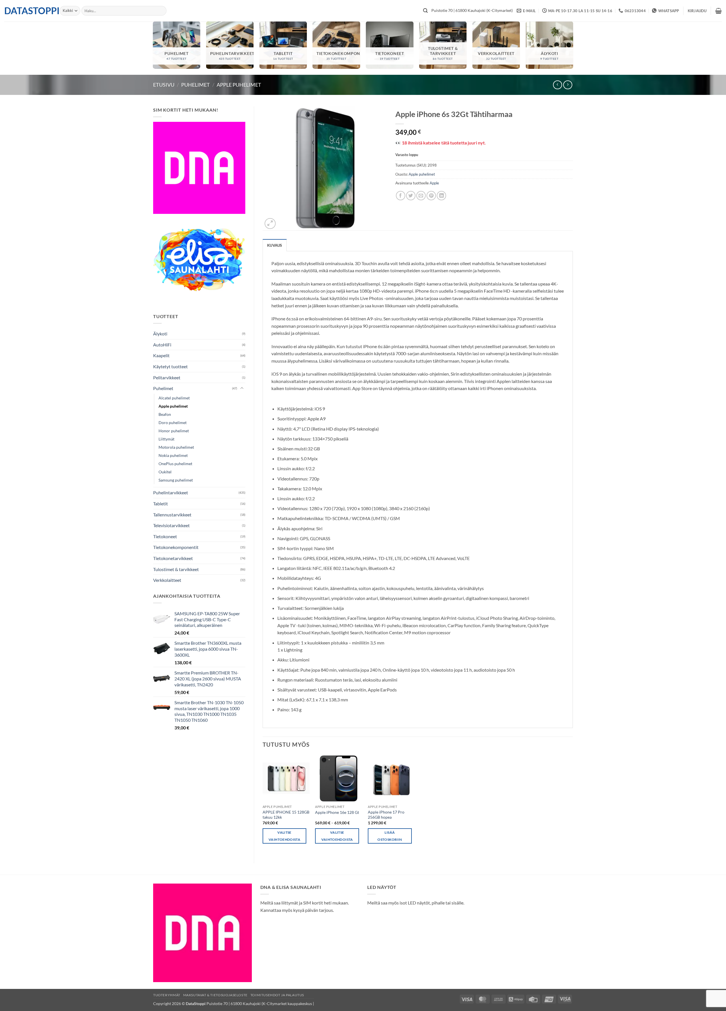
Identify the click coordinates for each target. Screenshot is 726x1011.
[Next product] (557, 84)
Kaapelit (161, 355)
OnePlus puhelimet (175, 463)
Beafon (165, 414)
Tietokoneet (165, 536)
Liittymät (166, 439)
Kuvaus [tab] (274, 245)
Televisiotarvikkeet (171, 525)
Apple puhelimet (239, 85)
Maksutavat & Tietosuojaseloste (215, 995)
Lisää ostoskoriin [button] (389, 836)
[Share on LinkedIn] (441, 195)
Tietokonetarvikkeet (173, 558)
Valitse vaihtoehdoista (284, 836)
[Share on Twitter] (410, 195)
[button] (697, 10)
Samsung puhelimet (176, 480)
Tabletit (160, 503)
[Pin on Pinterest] (431, 195)
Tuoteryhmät (166, 995)
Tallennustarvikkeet (172, 514)
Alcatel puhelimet (174, 397)
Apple (434, 183)
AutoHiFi (162, 344)
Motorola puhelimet (176, 447)
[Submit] (425, 11)
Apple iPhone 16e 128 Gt (337, 812)
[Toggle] (242, 388)
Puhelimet (195, 85)
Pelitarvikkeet (166, 377)
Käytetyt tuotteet (170, 366)
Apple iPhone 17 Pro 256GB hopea (386, 815)
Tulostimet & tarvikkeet (176, 569)
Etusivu (163, 85)
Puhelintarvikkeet (170, 492)
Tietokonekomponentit (176, 547)
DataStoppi (27, 10)
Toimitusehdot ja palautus (277, 995)
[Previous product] (567, 84)
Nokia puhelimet (173, 455)
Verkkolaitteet (167, 580)
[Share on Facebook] (400, 195)
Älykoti (160, 333)
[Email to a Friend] (421, 195)
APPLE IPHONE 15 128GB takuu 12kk (286, 815)
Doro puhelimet (173, 422)
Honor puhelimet (174, 430)
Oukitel (165, 471)
